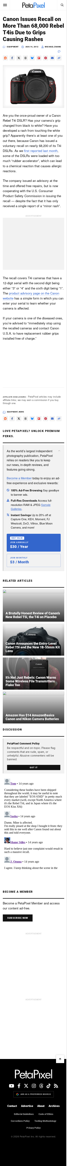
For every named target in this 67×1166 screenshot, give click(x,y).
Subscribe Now (17, 918)
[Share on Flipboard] (39, 58)
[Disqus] (33, 823)
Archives (54, 1106)
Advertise (27, 1106)
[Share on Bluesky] (32, 58)
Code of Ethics (46, 1114)
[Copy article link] (59, 58)
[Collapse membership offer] (59, 451)
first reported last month (41, 150)
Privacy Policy (33, 1128)
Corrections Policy (20, 1121)
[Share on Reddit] (5, 58)
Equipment (13, 47)
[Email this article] (52, 58)
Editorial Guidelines (24, 1114)
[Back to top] (60, 1059)
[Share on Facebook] (12, 58)
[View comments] (61, 51)
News (21, 412)
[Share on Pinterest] (45, 58)
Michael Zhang (53, 47)
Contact (12, 1106)
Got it (33, 767)
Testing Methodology (45, 1121)
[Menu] (5, 5)
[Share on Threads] (25, 58)
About (40, 1106)
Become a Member (19, 478)
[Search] (62, 5)
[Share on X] (18, 58)
